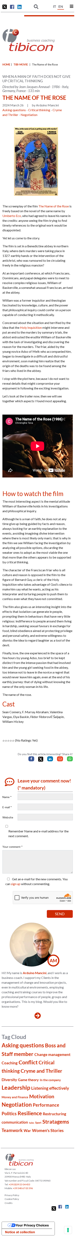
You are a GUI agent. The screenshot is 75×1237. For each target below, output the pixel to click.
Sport (38, 1122)
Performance (46, 1105)
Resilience (30, 1113)
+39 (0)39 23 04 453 (19, 1184)
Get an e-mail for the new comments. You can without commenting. (36, 881)
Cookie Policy (12, 1198)
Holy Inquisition (31, 327)
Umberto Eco (11, 216)
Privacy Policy (12, 1195)
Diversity (9, 1079)
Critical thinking (39, 110)
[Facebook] (31, 758)
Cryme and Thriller (41, 1071)
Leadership (16, 1087)
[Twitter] (40, 759)
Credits (9, 1202)
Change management (52, 1054)
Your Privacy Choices (32, 1225)
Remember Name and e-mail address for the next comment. (38, 833)
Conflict (28, 1062)
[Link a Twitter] (4, 6)
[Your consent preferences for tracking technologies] (68, 1230)
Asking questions (14, 110)
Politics (9, 1113)
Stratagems (55, 1121)
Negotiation (29, 115)
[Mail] (60, 758)
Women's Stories (48, 1130)
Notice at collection (20, 1232)
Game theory (28, 1080)
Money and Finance (15, 1097)
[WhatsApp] (70, 758)
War (27, 1130)
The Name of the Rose (53, 206)
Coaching (10, 1063)
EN (60, 6)
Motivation (41, 1096)
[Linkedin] (50, 758)
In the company (50, 1080)
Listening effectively (50, 1088)
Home (6, 64)
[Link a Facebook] (12, 6)
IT (54, 6)
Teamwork (12, 1130)
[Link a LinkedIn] (19, 6)
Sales (31, 1122)
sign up (15, 884)
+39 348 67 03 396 (23, 1188)
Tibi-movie (21, 64)
